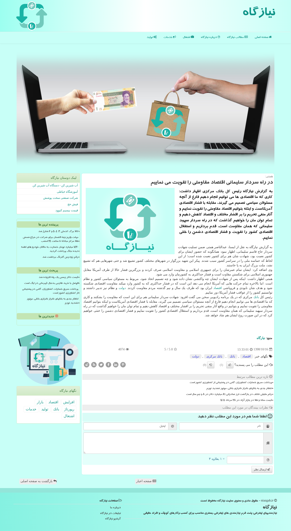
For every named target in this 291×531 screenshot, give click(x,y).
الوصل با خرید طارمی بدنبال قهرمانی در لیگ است (51, 283)
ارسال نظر (260, 469)
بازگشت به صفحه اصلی (36, 481)
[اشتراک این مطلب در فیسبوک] (108, 364)
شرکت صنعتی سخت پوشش (60, 197)
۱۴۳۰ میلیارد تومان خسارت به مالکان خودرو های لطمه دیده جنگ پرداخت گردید (49, 249)
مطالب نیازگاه (235, 37)
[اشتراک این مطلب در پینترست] (123, 364)
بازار (40, 402)
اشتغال (187, 37)
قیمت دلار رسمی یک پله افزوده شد (58, 277)
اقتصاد (217, 288)
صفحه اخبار (144, 481)
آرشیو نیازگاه (113, 519)
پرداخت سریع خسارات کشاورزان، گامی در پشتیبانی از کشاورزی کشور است (231, 382)
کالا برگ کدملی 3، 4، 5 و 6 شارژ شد (58, 231)
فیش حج (73, 204)
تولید (150, 37)
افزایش (68, 402)
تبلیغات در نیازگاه (110, 513)
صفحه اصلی (262, 37)
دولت (122, 288)
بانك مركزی (214, 356)
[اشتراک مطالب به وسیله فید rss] (94, 364)
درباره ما (115, 507)
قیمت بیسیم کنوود (66, 210)
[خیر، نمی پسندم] (210, 364)
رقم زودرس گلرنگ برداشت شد (60, 257)
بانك (256, 297)
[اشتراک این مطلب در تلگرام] (86, 364)
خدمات (168, 37)
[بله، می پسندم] (229, 364)
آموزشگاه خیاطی (67, 191)
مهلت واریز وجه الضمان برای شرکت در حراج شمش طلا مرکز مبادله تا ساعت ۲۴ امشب (50, 239)
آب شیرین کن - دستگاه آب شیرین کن (55, 185)
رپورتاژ (69, 409)
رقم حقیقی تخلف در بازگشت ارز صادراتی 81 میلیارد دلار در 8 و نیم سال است (229, 394)
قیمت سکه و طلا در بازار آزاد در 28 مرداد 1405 (246, 400)
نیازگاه (258, 13)
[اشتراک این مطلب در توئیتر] (101, 364)
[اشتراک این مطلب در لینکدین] (116, 364)
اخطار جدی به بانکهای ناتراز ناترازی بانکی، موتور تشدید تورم (239, 388)
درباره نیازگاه (209, 37)
